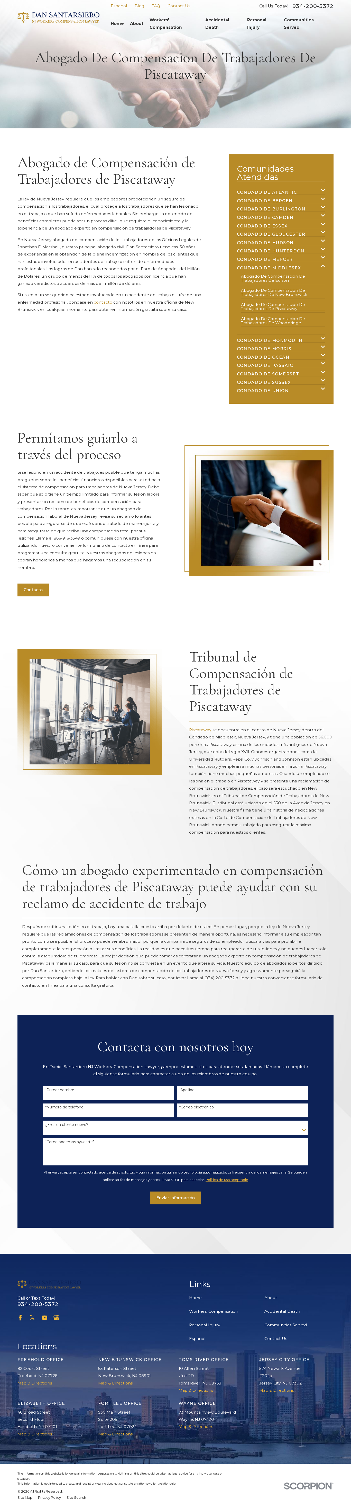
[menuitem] (278, 190)
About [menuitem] (136, 23)
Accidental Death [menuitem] (217, 23)
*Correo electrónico (196, 1107)
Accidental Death (282, 1311)
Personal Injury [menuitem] (256, 23)
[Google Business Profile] (56, 1317)
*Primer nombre (59, 1090)
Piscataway (200, 729)
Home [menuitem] (117, 23)
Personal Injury (204, 1324)
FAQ (156, 5)
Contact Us (179, 5)
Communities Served (285, 1324)
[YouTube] (44, 1317)
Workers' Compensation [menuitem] (166, 23)
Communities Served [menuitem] (299, 23)
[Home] (58, 18)
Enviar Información (175, 1197)
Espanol (119, 5)
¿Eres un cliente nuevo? (66, 1125)
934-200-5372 (313, 6)
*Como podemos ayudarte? (70, 1142)
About (270, 1297)
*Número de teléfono (64, 1107)
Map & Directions (34, 1383)
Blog (139, 5)
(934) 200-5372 (219, 977)
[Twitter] (32, 1317)
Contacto (33, 589)
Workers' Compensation (213, 1311)
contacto (103, 302)
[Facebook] (20, 1317)
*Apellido (187, 1090)
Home (195, 1297)
